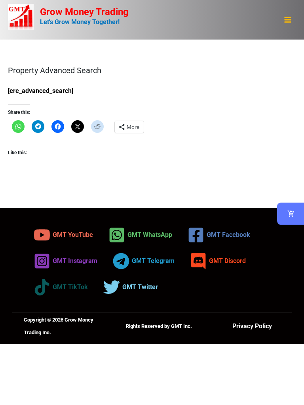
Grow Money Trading (84, 11)
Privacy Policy (252, 326)
